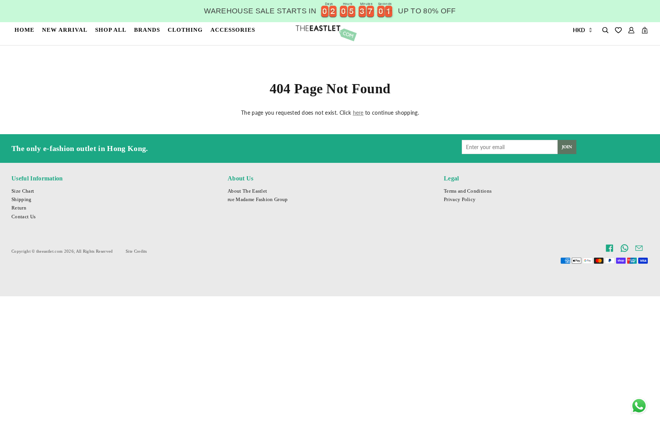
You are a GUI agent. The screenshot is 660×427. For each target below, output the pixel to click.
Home (24, 29)
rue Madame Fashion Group (258, 199)
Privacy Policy (460, 199)
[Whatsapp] (639, 406)
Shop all (110, 29)
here (358, 112)
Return (18, 208)
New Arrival (64, 29)
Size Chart (22, 191)
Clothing (185, 29)
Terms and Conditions (468, 191)
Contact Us (23, 216)
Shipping (21, 199)
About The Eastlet (247, 191)
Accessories (232, 29)
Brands (147, 29)
